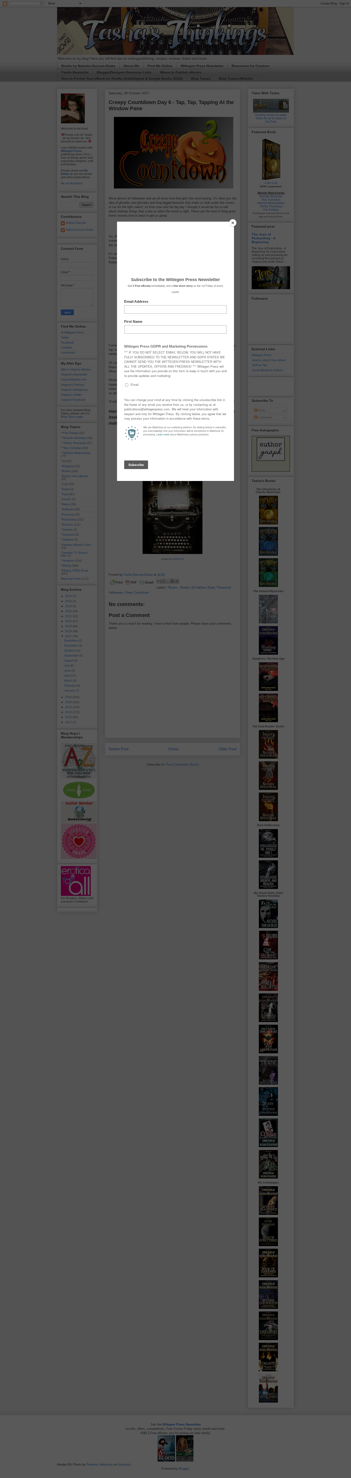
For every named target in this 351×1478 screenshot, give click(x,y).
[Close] (232, 222)
